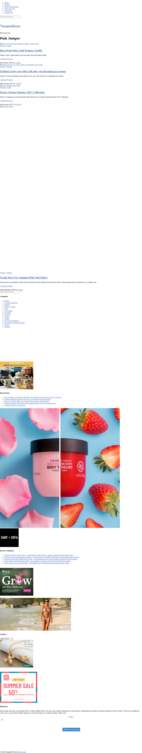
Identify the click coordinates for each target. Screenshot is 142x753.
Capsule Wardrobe (10, 303)
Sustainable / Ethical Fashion (14, 323)
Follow (71, 717)
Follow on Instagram (72, 729)
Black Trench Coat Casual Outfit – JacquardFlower (22, 563)
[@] (7, 721)
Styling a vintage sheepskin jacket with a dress (57, 555)
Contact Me (8, 13)
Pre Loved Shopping (11, 321)
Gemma (18, 63)
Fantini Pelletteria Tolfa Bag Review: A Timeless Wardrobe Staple (27, 399)
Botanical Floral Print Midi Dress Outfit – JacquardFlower (24, 559)
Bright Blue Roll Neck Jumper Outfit (56, 563)
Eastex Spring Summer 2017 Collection (22, 92)
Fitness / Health (9, 307)
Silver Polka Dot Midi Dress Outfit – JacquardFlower (23, 561)
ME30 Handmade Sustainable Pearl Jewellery (63, 557)
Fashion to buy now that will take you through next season (33, 71)
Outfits (8, 46)
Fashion (7, 5)
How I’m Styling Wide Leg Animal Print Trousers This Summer (26, 401)
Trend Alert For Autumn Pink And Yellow (24, 277)
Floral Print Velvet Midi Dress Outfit (57, 561)
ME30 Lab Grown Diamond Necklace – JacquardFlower (24, 557)
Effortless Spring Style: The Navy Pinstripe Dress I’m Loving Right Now (30, 403)
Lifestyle (7, 315)
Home (6, 3)
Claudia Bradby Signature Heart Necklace (62, 559)
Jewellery (7, 313)
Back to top (22, 752)
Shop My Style (9, 9)
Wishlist (9, 67)
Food (6, 309)
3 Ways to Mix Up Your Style (14, 405)
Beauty (6, 301)
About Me (8, 11)
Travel (6, 325)
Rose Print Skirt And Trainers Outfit (21, 50)
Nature (6, 317)
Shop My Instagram (11, 7)
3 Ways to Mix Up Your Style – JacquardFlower (21, 555)
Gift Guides (8, 311)
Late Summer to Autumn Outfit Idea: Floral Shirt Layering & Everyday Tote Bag (32, 397)
